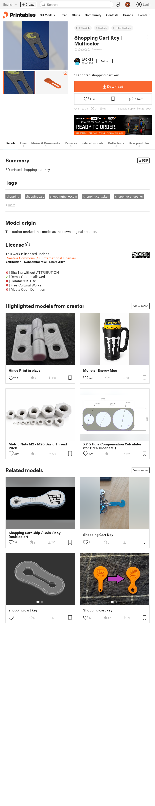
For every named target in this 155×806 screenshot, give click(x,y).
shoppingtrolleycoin (63, 196)
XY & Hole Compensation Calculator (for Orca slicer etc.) (112, 446)
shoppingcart (35, 196)
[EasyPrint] (118, 4)
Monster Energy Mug (100, 370)
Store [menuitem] (63, 15)
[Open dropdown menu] (148, 37)
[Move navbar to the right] (149, 15)
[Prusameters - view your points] (127, 4)
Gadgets (102, 27)
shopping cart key (23, 610)
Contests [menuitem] (112, 15)
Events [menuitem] (142, 15)
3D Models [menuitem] (47, 15)
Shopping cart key (97, 610)
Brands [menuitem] (128, 15)
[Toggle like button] (11, 378)
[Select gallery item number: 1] (38, 602)
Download (115, 86)
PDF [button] (145, 160)
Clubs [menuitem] (76, 15)
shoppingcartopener (129, 196)
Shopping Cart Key (98, 535)
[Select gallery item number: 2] (42, 602)
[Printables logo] (19, 15)
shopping (12, 196)
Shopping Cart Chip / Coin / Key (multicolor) (35, 535)
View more (140, 306)
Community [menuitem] (93, 15)
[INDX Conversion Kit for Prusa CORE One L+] (113, 125)
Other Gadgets (123, 27)
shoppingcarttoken (96, 196)
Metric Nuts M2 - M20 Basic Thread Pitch (38, 446)
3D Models (84, 27)
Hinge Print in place (25, 370)
